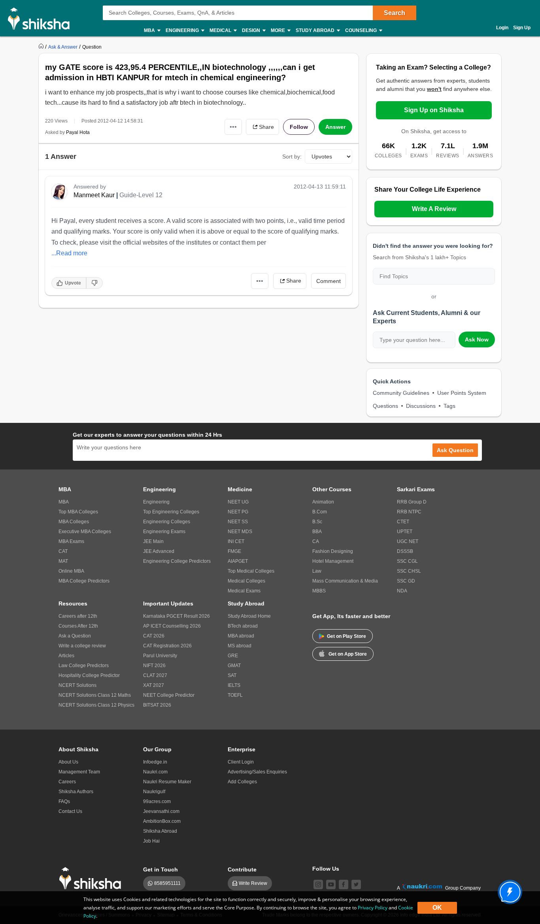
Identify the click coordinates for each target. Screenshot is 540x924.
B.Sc (317, 521)
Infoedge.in (155, 762)
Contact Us (70, 811)
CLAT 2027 (155, 675)
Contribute (242, 869)
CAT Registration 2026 (167, 646)
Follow (299, 127)
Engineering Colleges (166, 521)
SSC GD (406, 581)
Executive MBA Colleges (85, 531)
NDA (402, 591)
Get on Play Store (346, 636)
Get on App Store (348, 654)
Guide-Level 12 (140, 195)
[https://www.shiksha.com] (42, 46)
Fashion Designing (332, 551)
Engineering (156, 502)
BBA (317, 531)
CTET (403, 521)
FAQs (64, 801)
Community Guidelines (401, 393)
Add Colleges (242, 781)
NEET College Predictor (168, 695)
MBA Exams (71, 541)
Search (394, 12)
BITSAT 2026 (157, 705)
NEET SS (238, 521)
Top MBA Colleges (78, 512)
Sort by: (292, 156)
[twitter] (356, 884)
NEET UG (238, 502)
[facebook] (343, 884)
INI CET (236, 541)
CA (315, 541)
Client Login (241, 762)
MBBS (319, 591)
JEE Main (153, 541)
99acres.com (157, 801)
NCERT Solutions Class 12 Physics (96, 705)
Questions (385, 406)
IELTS (234, 685)
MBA (64, 502)
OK (437, 907)
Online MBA (71, 571)
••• (233, 126)
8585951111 (167, 883)
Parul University (160, 655)
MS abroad (239, 646)
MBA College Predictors (84, 581)
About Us (68, 762)
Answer (335, 127)
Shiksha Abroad (160, 831)
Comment (328, 281)
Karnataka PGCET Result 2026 (176, 616)
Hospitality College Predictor (89, 675)
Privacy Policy (372, 907)
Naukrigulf (154, 791)
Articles (66, 655)
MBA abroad (241, 636)
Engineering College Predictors (177, 561)
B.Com (319, 512)
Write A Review (434, 209)
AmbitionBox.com (162, 821)
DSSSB (405, 551)
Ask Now (477, 339)
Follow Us (325, 869)
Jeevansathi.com (161, 811)
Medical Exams (244, 591)
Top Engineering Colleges (171, 512)
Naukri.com (155, 772)
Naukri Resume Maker (167, 781)
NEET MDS (240, 531)
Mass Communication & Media (345, 581)
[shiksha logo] (92, 878)
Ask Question (455, 450)
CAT (63, 551)
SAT (232, 675)
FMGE (234, 551)
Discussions (421, 406)
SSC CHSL (409, 571)
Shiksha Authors (76, 791)
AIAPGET (238, 561)
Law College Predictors (84, 665)
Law (316, 571)
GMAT (234, 665)
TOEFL (235, 695)
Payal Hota (78, 132)
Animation (323, 502)
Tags (449, 406)
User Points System (461, 393)
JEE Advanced (158, 551)
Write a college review (82, 646)
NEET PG (238, 512)
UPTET (404, 531)
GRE (233, 655)
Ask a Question (75, 636)
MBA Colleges (74, 521)
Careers (67, 781)
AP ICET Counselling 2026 (172, 626)
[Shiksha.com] (41, 18)
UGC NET (407, 541)
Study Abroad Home (249, 616)
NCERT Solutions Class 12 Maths (95, 695)
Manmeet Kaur (94, 195)
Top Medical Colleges (251, 571)
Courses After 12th (78, 626)
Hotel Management (332, 561)
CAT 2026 (153, 636)
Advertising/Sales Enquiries (257, 772)
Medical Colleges (246, 581)
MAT (63, 561)
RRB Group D (412, 502)
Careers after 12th (78, 616)
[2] (508, 890)
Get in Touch (160, 869)
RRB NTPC (409, 512)
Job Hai (151, 841)
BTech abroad (243, 626)
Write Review (253, 883)
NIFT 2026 (154, 665)
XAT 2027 (153, 685)
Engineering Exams (164, 531)
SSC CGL (407, 561)
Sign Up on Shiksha (434, 110)
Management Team (79, 772)
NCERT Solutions (77, 685)
